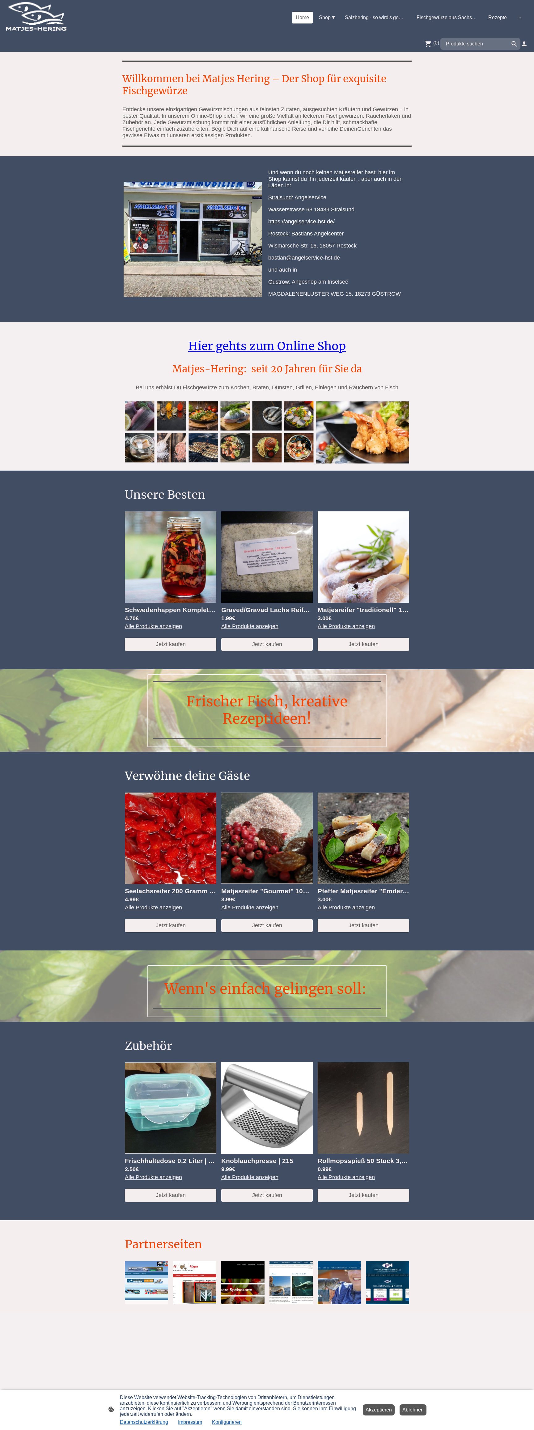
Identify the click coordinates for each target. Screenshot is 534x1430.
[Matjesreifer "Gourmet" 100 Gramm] (267, 882)
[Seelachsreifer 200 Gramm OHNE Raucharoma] (170, 882)
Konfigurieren (227, 1422)
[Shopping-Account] (524, 44)
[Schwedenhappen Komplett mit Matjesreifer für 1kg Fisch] (170, 601)
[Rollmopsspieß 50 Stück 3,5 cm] (363, 1152)
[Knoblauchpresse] (267, 1152)
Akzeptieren (379, 1409)
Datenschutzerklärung (144, 1422)
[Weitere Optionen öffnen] (519, 17)
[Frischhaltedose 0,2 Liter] (170, 1152)
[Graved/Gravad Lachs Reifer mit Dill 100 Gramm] (267, 601)
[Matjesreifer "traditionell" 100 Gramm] (363, 601)
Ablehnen (413, 1409)
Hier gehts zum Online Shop (267, 346)
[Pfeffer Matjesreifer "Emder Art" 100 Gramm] (363, 882)
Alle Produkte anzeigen (153, 626)
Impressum (190, 1422)
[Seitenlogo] (36, 17)
